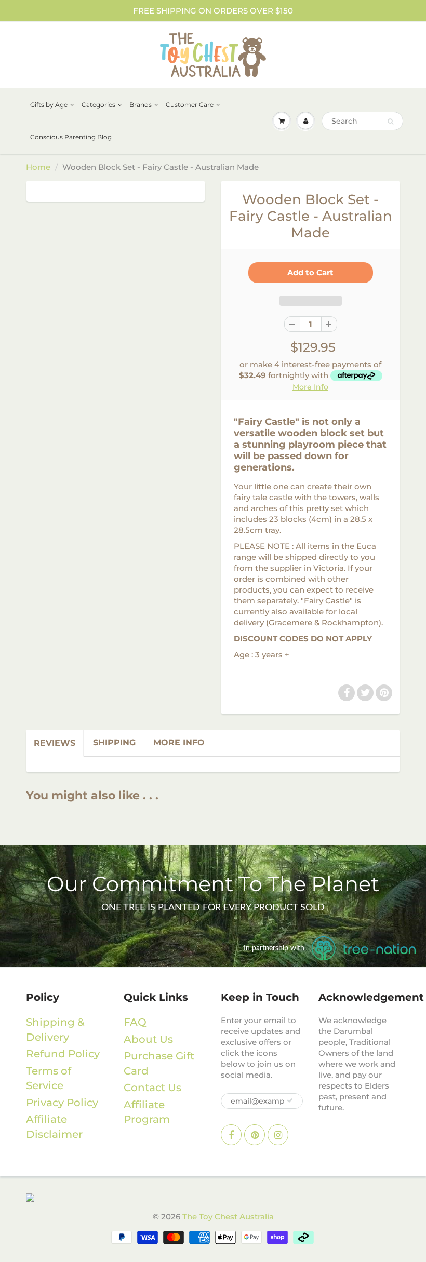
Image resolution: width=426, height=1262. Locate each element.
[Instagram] (278, 1134)
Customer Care (190, 105)
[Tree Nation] (213, 1197)
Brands (140, 105)
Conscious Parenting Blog (71, 137)
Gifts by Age (49, 105)
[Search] (390, 121)
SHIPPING (114, 742)
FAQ (135, 1022)
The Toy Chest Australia (228, 1216)
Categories (98, 105)
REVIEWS (54, 743)
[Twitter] (365, 692)
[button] (310, 301)
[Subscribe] (290, 1100)
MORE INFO (179, 742)
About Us (148, 1039)
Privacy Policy (62, 1102)
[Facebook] (346, 692)
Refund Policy (63, 1054)
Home (38, 167)
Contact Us (152, 1087)
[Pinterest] (384, 692)
